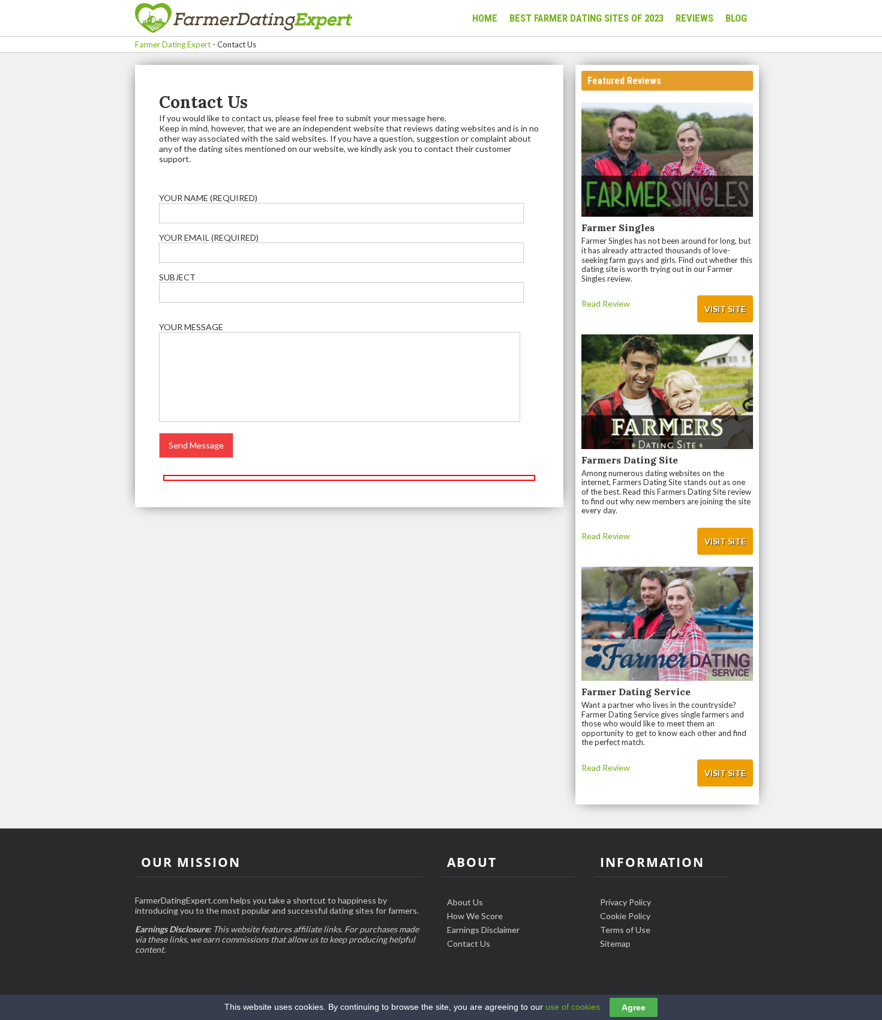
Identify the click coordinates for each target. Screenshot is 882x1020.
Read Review (605, 303)
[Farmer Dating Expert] (243, 19)
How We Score (475, 916)
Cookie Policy (625, 916)
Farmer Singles (618, 228)
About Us (465, 902)
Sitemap (615, 943)
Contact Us (468, 943)
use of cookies (572, 1007)
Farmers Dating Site (629, 460)
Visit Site (725, 309)
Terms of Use (625, 930)
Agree (634, 1007)
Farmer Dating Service (636, 692)
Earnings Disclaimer (483, 930)
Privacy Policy (625, 902)
